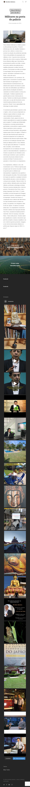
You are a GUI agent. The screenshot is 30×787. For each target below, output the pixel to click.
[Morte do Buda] (15, 564)
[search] (23, 2)
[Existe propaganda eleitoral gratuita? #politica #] (15, 361)
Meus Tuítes (6, 769)
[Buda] (15, 496)
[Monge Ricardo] (15, 655)
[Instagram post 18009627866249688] (15, 587)
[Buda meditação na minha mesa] (15, 316)
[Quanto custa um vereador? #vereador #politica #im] (15, 383)
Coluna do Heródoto (15, 10)
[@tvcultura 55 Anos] (15, 406)
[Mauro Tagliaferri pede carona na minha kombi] (15, 700)
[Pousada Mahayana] (15, 677)
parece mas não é (15, 12)
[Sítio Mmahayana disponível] (15, 474)
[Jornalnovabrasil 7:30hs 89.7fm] (15, 429)
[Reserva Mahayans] (15, 632)
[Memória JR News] (15, 723)
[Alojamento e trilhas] (15, 451)
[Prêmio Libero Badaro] (15, 338)
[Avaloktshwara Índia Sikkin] (15, 542)
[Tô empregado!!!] (15, 519)
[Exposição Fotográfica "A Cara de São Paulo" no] (15, 609)
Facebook (5, 279)
